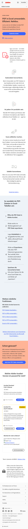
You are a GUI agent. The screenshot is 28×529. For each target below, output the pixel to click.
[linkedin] (11, 511)
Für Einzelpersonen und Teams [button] (9, 486)
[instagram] (6, 511)
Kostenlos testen (14, 33)
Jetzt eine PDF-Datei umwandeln (14, 362)
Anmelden (23, 2)
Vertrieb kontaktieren (9, 442)
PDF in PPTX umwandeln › (10, 320)
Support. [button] (4, 496)
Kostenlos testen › (14, 192)
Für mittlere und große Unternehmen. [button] (11, 489)
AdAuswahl (6, 526)
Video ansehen (8, 38)
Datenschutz (4, 515)
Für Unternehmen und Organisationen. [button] (11, 492)
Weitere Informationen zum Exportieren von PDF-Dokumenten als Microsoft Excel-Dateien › (14, 334)
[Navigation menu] (2, 2)
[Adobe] (8, 2)
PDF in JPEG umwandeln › (9, 313)
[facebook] (3, 511)
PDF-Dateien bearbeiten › (9, 310)
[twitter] (8, 511)
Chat (10, 440)
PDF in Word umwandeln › (10, 317)
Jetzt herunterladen (18, 450)
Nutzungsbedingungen (12, 515)
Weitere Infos (21, 459)
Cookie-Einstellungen (6, 518)
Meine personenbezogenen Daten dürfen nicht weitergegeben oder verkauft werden (11, 521)
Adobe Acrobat (6, 6)
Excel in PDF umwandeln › (10, 323)
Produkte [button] (4, 503)
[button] (18, 2)
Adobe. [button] (4, 499)
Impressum (20, 513)
